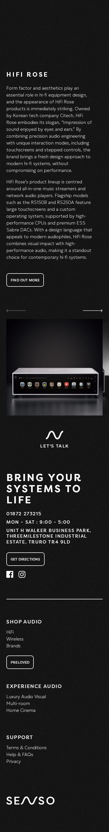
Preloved (20, 662)
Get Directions (25, 559)
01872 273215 (23, 514)
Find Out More (25, 280)
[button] (93, 310)
